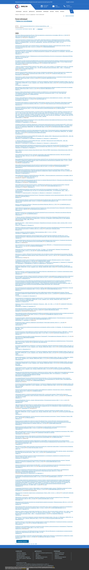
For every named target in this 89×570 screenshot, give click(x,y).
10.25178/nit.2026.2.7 (63, 146)
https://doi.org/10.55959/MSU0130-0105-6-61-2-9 (25, 172)
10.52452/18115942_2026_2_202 (33, 407)
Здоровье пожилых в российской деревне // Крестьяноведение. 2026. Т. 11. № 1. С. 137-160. (36, 232)
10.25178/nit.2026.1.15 (41, 99)
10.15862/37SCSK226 (60, 108)
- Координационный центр (41, 557)
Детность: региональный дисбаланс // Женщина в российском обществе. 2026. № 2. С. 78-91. (36, 204)
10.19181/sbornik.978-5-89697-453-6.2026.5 (60, 126)
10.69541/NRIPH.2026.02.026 (55, 423)
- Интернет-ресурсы (20, 555)
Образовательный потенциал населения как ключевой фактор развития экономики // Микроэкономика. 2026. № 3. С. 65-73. (43, 502)
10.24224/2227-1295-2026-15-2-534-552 (45, 432)
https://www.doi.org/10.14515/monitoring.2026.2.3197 (57, 103)
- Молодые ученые (39, 558)
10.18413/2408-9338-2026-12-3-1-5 (54, 288)
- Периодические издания (60, 557)
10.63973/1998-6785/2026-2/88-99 (51, 309)
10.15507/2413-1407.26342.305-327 (39, 342)
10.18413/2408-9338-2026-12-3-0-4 (53, 461)
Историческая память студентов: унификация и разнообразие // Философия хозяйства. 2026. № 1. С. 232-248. (39, 322)
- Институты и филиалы (21, 554)
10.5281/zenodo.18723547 (21, 323)
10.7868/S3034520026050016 (43, 155)
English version (70, 2)
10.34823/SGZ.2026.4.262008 (33, 272)
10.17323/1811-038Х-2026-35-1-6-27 (46, 88)
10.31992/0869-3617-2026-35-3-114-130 (53, 314)
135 (33, 29)
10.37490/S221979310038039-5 (36, 246)
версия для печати (69, 15)
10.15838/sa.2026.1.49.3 (50, 241)
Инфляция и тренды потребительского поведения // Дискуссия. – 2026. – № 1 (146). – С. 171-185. (36, 304)
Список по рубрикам (30, 14)
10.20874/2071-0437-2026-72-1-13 (30, 176)
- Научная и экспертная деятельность (43, 552)
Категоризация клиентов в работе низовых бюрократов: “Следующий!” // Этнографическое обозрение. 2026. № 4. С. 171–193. (43, 336)
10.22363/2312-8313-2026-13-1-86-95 (25, 161)
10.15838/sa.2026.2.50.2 (57, 437)
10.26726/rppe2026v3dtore (60, 166)
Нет (33, 219)
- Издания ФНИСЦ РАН (59, 552)
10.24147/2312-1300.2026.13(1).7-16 (61, 332)
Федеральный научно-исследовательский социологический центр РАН (33, 2)
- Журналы (56, 555)
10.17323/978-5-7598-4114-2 (27, 68)
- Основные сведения (21, 552)
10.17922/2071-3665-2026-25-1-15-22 (39, 523)
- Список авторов (58, 558)
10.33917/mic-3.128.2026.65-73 (22, 503)
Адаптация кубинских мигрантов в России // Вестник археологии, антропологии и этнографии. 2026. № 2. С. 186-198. (41, 35)
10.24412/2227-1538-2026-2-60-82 (52, 228)
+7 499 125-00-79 (69, 6)
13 (30, 29)
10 (26, 29)
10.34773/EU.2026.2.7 (24, 196)
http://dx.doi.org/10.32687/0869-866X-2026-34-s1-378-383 (27, 374)
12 (29, 29)
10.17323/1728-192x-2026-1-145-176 (34, 447)
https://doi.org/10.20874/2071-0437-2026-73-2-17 (26, 36)
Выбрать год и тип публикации (24, 21)
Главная (17, 14)
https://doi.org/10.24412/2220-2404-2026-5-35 (25, 472)
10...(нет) (45, 484)
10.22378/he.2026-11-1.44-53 (21, 401)
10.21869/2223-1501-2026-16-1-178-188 (46, 536)
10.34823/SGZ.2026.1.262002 (43, 261)
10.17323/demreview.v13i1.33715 (49, 428)
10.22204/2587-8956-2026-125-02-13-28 (61, 277)
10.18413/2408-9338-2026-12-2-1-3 (42, 319)
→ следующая (39, 29)
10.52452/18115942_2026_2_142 (58, 73)
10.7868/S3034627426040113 (38, 380)
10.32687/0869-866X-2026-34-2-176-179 (56, 489)
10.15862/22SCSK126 (33, 94)
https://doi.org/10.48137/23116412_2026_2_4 (48, 466)
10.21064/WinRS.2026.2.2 (31, 181)
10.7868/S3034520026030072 (48, 46)
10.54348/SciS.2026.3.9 (37, 390)
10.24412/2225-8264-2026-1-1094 (24, 443)
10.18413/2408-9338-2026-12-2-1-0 (58, 507)
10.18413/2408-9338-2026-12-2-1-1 (54, 185)
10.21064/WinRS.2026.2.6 (64, 204)
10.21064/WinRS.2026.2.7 (32, 213)
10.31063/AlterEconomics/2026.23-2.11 (38, 209)
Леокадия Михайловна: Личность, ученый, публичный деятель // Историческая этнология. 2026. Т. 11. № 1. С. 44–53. (41, 400)
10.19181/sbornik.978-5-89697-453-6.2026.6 (36, 132)
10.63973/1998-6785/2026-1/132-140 (44, 250)
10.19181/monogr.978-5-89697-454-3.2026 (24, 300)
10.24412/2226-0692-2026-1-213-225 (45, 498)
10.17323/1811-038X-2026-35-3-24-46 (48, 78)
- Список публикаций (59, 554)
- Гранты (37, 554)
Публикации (22, 14)
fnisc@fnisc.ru (57, 6)
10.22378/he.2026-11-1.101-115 (55, 476)
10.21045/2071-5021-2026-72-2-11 (49, 63)
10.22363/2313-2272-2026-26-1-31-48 (50, 200)
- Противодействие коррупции (23, 557)
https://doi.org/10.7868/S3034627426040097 (24, 337)
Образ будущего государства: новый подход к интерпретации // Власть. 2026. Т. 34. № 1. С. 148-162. (37, 492)
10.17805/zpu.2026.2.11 (29, 417)
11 (27, 29)
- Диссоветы (38, 555)
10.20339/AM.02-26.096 (51, 452)
